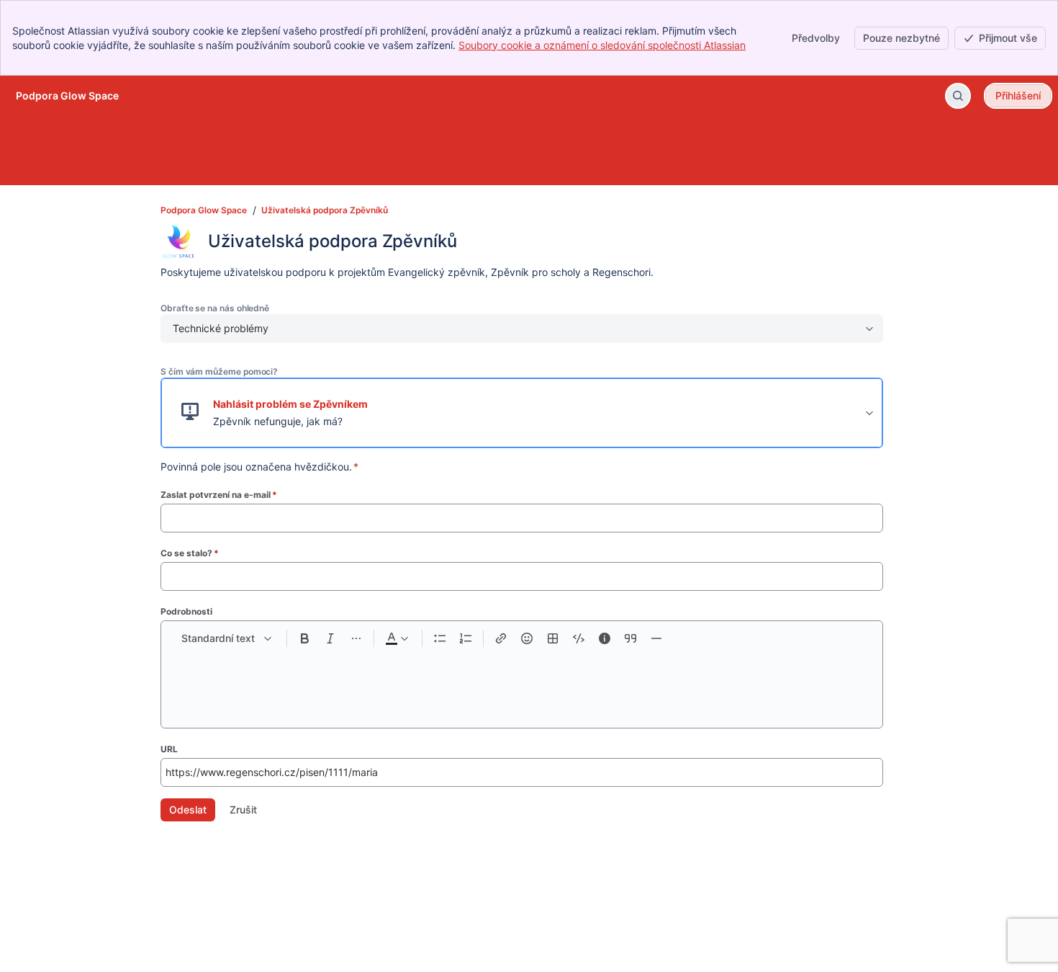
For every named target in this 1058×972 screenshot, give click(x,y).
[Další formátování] (356, 638)
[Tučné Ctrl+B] (304, 638)
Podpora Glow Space (203, 210)
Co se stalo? (189, 553)
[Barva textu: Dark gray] (396, 638)
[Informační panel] (604, 638)
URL (169, 749)
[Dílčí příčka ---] (656, 638)
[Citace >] (630, 638)
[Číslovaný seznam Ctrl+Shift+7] (465, 638)
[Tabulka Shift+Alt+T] (552, 638)
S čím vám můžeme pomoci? (219, 371)
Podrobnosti (186, 611)
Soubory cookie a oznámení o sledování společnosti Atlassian (602, 45)
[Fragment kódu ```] (578, 638)
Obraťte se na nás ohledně (214, 308)
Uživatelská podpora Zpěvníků (324, 210)
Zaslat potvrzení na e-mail (218, 494)
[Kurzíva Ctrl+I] (330, 638)
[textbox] (521, 681)
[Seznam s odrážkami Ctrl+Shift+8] (439, 638)
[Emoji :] (526, 638)
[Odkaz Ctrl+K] (500, 638)
